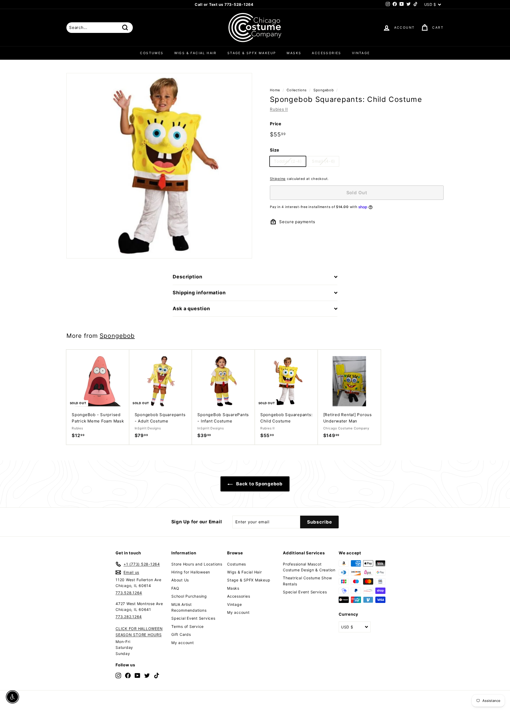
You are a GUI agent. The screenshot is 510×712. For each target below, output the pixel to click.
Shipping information (199, 292)
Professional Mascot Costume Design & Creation (309, 567)
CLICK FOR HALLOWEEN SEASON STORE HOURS (139, 631)
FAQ (175, 588)
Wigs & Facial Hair (195, 53)
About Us (180, 580)
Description (187, 276)
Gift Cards (181, 634)
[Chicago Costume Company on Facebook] (128, 675)
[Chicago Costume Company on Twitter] (147, 675)
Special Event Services (193, 618)
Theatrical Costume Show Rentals (307, 581)
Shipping (278, 179)
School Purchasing (189, 596)
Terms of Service (187, 626)
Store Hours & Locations (253, 4)
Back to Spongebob (259, 483)
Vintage (361, 53)
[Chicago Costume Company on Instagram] (118, 675)
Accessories (326, 53)
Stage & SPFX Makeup (251, 53)
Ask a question (191, 308)
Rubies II (279, 109)
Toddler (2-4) (288, 161)
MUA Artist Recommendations (188, 607)
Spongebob (323, 90)
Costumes (151, 53)
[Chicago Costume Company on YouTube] (137, 675)
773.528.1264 (129, 592)
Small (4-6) (323, 161)
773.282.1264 (129, 616)
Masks (294, 53)
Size (274, 150)
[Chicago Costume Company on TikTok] (156, 675)
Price (276, 123)
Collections (297, 90)
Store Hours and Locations (196, 564)
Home (275, 90)
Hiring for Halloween (190, 572)
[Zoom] (159, 165)
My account (182, 642)
